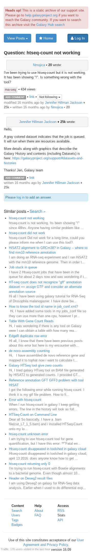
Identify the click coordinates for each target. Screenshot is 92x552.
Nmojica (39, 65)
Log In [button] (79, 38)
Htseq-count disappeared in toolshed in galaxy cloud (47, 449)
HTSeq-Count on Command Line (33, 414)
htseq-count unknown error (28, 434)
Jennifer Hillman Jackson (63, 103)
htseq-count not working (26, 218)
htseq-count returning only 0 (29, 464)
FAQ (37, 515)
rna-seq (10, 89)
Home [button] (47, 38)
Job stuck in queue (23, 267)
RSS (60, 511)
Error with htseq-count (25, 400)
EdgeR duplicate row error (28, 336)
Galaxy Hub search (50, 25)
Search (17, 511)
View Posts (16, 38)
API (60, 520)
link (31, 97)
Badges (17, 525)
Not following (48, 97)
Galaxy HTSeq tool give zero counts (36, 365)
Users (16, 515)
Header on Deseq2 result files (31, 478)
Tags (15, 520)
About (38, 511)
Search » (38, 211)
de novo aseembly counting (29, 351)
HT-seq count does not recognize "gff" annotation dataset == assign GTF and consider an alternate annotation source (45, 287)
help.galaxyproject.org (41, 15)
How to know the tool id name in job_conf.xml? (43, 306)
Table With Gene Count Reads (31, 321)
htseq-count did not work (27, 233)
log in (21, 197)
